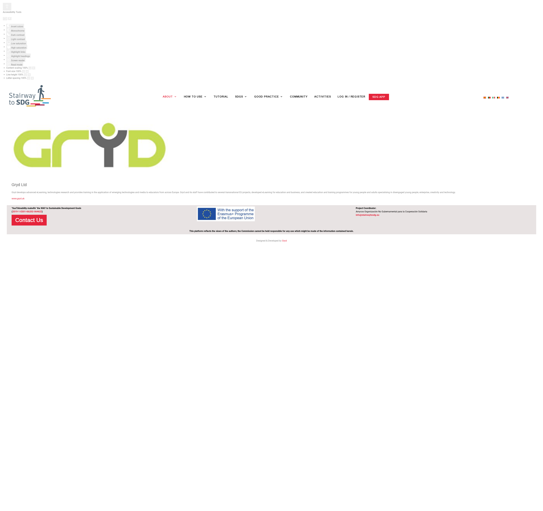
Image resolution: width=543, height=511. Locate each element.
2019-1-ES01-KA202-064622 (27, 211)
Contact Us (29, 220)
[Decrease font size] (23, 71)
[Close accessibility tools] (9, 18)
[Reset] (5, 18)
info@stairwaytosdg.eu (367, 215)
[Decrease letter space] (28, 78)
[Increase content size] (33, 67)
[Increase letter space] (32, 78)
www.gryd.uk (18, 198)
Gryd (284, 240)
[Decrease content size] (30, 67)
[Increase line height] (29, 74)
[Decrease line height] (25, 74)
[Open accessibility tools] (7, 6)
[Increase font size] (27, 71)
